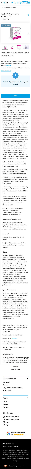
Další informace (6, 71)
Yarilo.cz (14, 338)
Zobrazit (15, 84)
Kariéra (5, 404)
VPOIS (24, 2)
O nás (5, 401)
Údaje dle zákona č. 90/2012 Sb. (13, 388)
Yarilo (7, 422)
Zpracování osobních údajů (10, 446)
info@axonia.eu (14, 456)
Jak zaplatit (6, 382)
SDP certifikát (7, 390)
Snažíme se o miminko (10, 7)
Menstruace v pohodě (12, 417)
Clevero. (11, 466)
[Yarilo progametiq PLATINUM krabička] (15, 42)
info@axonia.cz (21, 458)
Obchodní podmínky (8, 444)
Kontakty (6, 407)
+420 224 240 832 (11, 458)
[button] (28, 33)
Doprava (5, 385)
